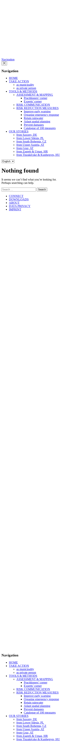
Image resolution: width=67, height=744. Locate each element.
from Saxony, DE (26, 134)
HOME (13, 78)
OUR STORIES (18, 131)
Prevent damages (34, 124)
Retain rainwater (33, 118)
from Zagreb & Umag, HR (32, 151)
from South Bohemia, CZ (31, 141)
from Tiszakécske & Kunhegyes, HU (38, 154)
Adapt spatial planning (37, 121)
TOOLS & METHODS (23, 91)
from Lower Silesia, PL (30, 138)
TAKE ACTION (19, 81)
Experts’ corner (33, 101)
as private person (26, 88)
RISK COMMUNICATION (33, 104)
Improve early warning (37, 111)
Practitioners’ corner (35, 98)
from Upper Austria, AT (30, 144)
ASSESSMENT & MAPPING (34, 94)
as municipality (25, 84)
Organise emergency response (41, 114)
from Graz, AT (25, 148)
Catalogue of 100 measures (40, 128)
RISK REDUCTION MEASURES (37, 108)
